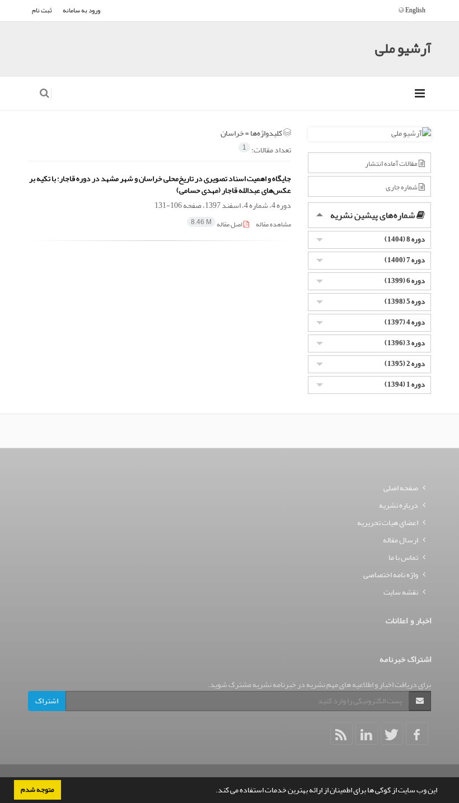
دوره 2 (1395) (405, 363)
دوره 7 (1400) (405, 260)
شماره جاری (402, 187)
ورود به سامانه (81, 10)
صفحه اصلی (400, 487)
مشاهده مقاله (273, 224)
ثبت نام (42, 10)
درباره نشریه (398, 505)
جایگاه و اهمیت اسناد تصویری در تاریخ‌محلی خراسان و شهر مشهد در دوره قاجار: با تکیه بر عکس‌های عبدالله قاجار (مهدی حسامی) (160, 184)
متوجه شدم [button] (37, 789)
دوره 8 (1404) (405, 239)
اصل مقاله (217, 224)
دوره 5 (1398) (405, 301)
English (414, 10)
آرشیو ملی (403, 48)
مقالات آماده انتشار (392, 163)
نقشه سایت (400, 592)
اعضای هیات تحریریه (387, 522)
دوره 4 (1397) (405, 322)
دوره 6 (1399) (405, 280)
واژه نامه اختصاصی (390, 574)
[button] (212, 791)
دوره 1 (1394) (405, 384)
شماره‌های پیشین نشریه (373, 215)
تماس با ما (403, 557)
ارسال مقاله (400, 539)
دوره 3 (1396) (405, 343)
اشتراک (46, 700)
